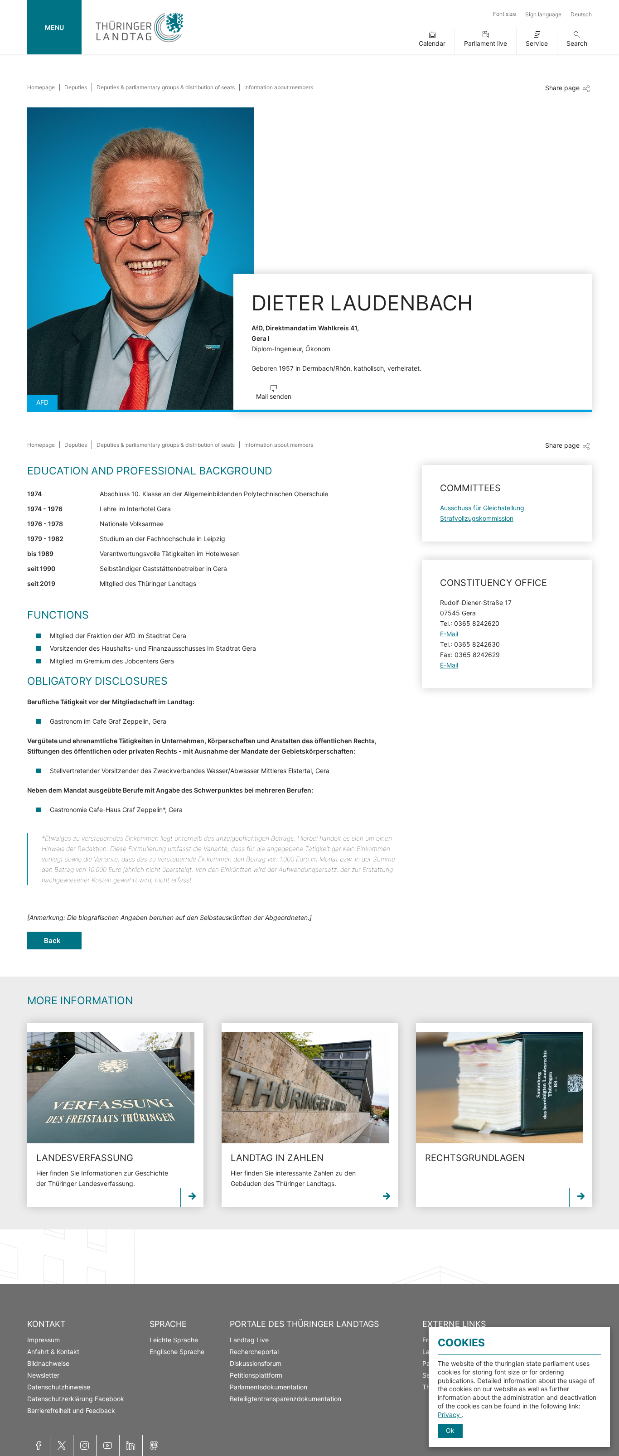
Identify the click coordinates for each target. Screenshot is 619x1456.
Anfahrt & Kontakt (53, 1351)
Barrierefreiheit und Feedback (71, 1410)
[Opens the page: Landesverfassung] (110, 1087)
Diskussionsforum (255, 1363)
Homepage (41, 87)
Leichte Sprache (174, 1340)
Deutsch (581, 14)
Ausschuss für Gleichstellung (482, 508)
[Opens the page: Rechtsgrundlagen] (499, 1087)
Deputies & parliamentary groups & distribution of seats (166, 87)
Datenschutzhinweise (58, 1387)
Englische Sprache (177, 1351)
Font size (504, 13)
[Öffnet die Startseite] (139, 44)
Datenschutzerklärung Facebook (75, 1399)
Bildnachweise (48, 1363)
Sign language (543, 14)
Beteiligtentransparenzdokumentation (285, 1399)
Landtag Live (249, 1340)
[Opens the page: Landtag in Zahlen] (305, 1087)
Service (537, 43)
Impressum (43, 1340)
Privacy (450, 1414)
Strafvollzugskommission (476, 518)
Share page (562, 88)
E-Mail (449, 634)
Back (52, 940)
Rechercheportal (254, 1351)
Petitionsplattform (256, 1375)
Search (576, 43)
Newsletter (43, 1375)
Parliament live (485, 43)
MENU (54, 27)
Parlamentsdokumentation (268, 1387)
